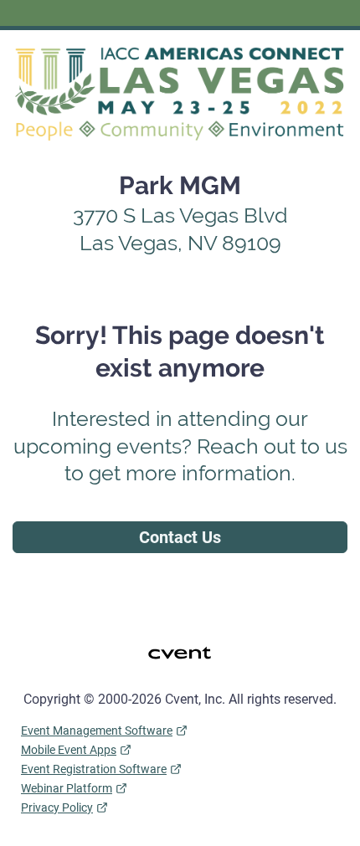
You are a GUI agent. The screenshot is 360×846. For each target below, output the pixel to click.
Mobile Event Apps (68, 749)
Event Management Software (96, 730)
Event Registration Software (94, 769)
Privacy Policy (57, 807)
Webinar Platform (66, 788)
